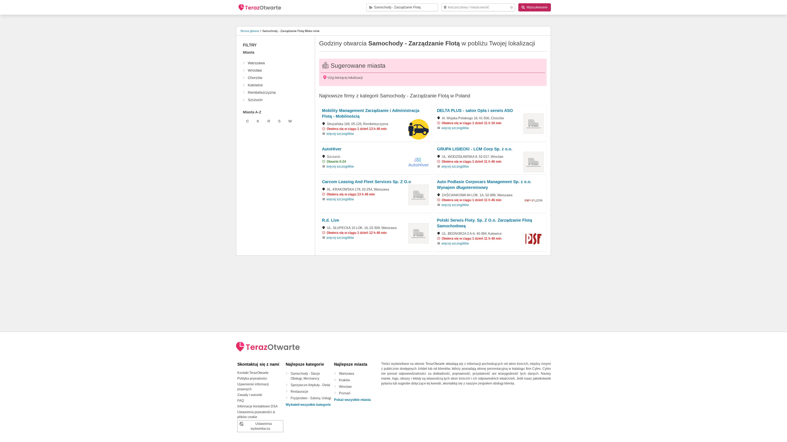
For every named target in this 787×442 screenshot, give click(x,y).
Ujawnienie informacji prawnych (253, 386)
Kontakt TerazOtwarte (252, 372)
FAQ (240, 400)
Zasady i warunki (249, 395)
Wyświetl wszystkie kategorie (308, 404)
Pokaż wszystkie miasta (352, 399)
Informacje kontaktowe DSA (257, 406)
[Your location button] (511, 7)
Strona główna (249, 31)
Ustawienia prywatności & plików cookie (256, 414)
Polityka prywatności (252, 378)
